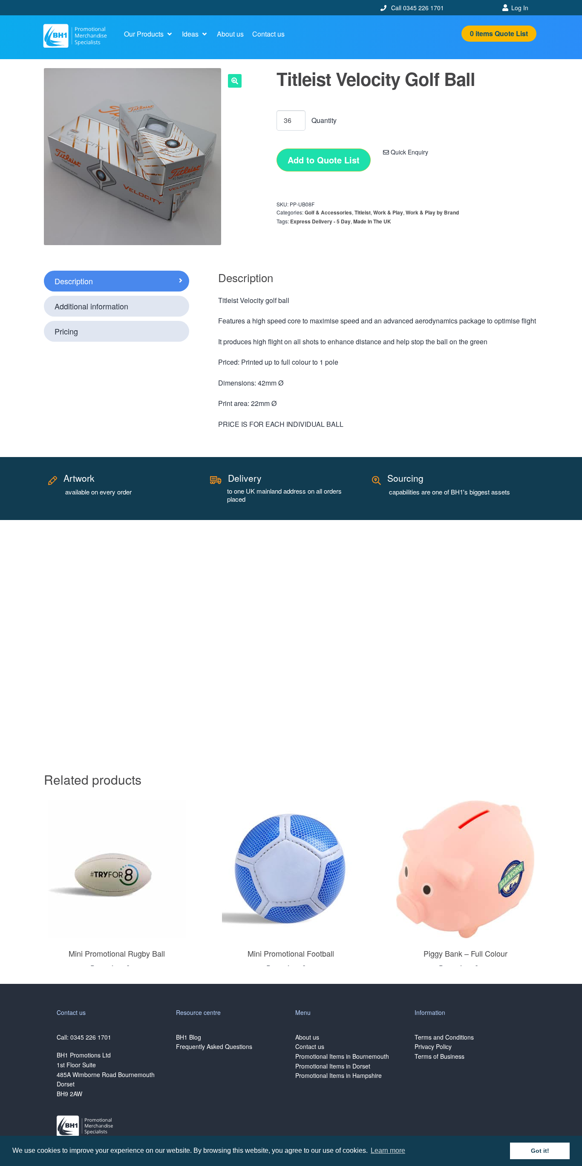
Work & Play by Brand (432, 212)
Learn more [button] (388, 1150)
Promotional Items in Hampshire (338, 1075)
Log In (519, 7)
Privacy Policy (433, 1046)
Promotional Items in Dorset (332, 1066)
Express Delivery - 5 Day (320, 221)
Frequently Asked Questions (214, 1046)
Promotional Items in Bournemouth (342, 1056)
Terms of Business (439, 1056)
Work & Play (388, 212)
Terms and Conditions (444, 1037)
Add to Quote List (324, 160)
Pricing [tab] (66, 331)
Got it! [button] (540, 1150)
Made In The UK (372, 221)
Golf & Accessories (328, 212)
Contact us (309, 1046)
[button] (149, 34)
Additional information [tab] (91, 306)
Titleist (362, 212)
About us (307, 1037)
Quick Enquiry (408, 152)
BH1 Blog (188, 1037)
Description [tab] (74, 280)
